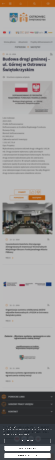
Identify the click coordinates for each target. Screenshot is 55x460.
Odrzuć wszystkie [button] (27, 448)
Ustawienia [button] (27, 440)
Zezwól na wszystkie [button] (27, 455)
